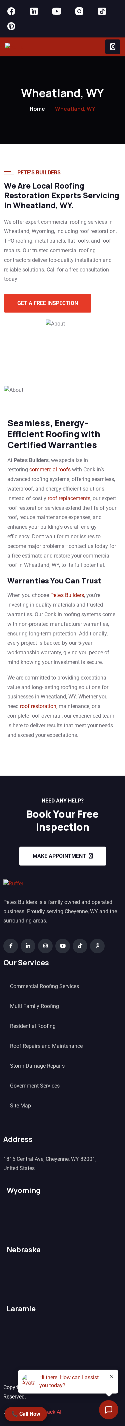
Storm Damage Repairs (37, 1066)
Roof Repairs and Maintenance (46, 1046)
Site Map (20, 1105)
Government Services (35, 1086)
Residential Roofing (33, 1026)
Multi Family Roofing (34, 1006)
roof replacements (69, 498)
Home (37, 108)
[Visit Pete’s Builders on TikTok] (102, 11)
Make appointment (59, 856)
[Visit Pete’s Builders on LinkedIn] (34, 11)
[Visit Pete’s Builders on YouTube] (56, 11)
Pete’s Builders (67, 595)
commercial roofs (50, 469)
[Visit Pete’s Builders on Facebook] (11, 11)
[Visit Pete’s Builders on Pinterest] (11, 26)
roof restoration (38, 706)
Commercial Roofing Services (44, 986)
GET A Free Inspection (47, 303)
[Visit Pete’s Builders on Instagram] (79, 11)
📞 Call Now (25, 1414)
